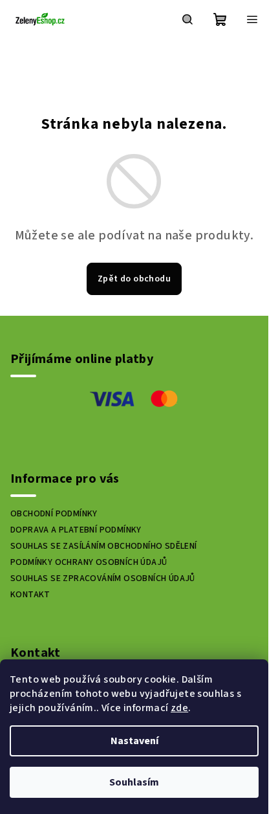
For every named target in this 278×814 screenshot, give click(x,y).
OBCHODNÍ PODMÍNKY (54, 513)
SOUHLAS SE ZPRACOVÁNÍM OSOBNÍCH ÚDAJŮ (102, 578)
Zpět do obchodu (134, 278)
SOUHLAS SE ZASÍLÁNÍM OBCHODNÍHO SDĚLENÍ (103, 546)
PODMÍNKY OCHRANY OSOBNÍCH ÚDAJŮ (88, 562)
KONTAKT (30, 594)
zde (179, 708)
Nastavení (134, 741)
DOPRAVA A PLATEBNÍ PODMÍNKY (76, 529)
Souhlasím (134, 782)
